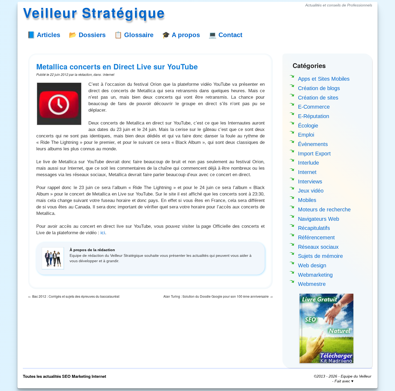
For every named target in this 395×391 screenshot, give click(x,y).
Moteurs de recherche (324, 209)
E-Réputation (313, 116)
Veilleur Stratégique (94, 12)
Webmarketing (315, 275)
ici (102, 232)
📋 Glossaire (133, 34)
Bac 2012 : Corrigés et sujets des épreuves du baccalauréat (73, 296)
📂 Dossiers (87, 34)
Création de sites (318, 98)
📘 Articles (43, 34)
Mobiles (307, 200)
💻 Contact (225, 34)
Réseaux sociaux (318, 247)
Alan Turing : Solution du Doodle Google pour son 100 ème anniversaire (218, 296)
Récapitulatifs (314, 228)
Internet (307, 172)
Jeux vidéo (311, 191)
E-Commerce (314, 107)
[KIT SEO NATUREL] (326, 328)
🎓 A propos (181, 34)
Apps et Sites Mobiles (324, 79)
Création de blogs (319, 88)
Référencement (316, 237)
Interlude (308, 163)
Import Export (314, 154)
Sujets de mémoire (320, 256)
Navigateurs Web (318, 219)
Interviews (310, 181)
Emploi (306, 135)
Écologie (308, 126)
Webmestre (312, 284)
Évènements (313, 144)
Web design (312, 265)
